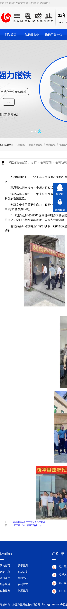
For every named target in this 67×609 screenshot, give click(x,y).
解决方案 (23, 572)
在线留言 (23, 584)
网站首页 (10, 34)
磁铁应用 (5, 584)
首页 (34, 162)
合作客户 (5, 578)
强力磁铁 (51, 144)
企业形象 (5, 590)
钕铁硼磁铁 (32, 34)
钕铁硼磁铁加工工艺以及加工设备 (29, 522)
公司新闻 (46, 162)
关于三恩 (23, 565)
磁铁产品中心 (53, 34)
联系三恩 (23, 590)
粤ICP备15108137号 (52, 604)
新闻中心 (23, 578)
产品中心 (5, 572)
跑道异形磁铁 (36, 144)
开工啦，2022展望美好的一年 (28, 525)
